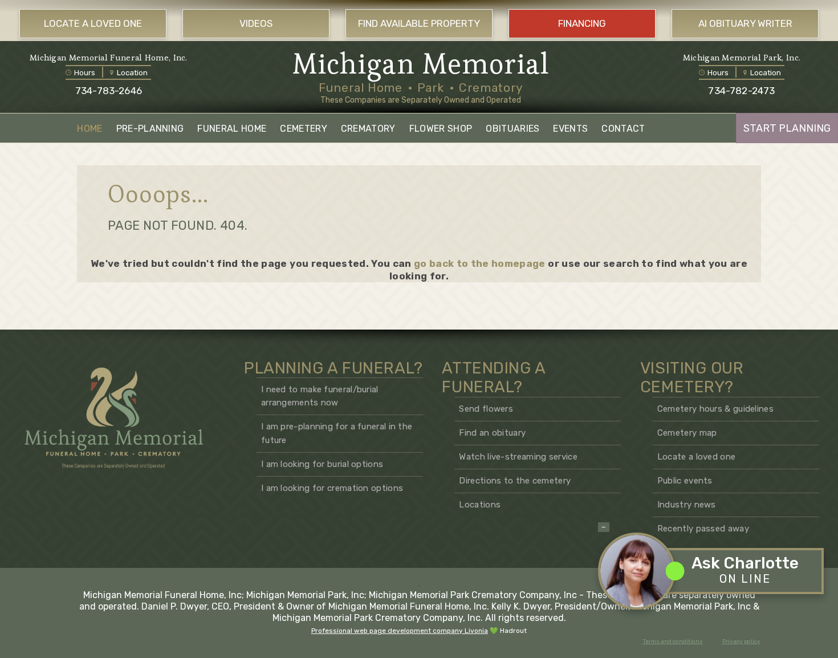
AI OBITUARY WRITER (745, 23)
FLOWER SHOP (441, 128)
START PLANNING (787, 128)
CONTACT (623, 128)
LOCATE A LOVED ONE (93, 23)
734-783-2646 (108, 90)
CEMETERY (303, 128)
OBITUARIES (512, 128)
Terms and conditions (673, 641)
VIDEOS (255, 23)
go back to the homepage (480, 263)
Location (132, 72)
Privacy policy (741, 641)
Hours (84, 72)
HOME (89, 128)
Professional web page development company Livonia (399, 631)
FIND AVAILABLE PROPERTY (419, 23)
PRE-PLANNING (150, 128)
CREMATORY (368, 128)
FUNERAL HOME (231, 128)
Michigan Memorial (421, 64)
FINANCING (582, 23)
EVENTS (570, 128)
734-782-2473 (741, 90)
